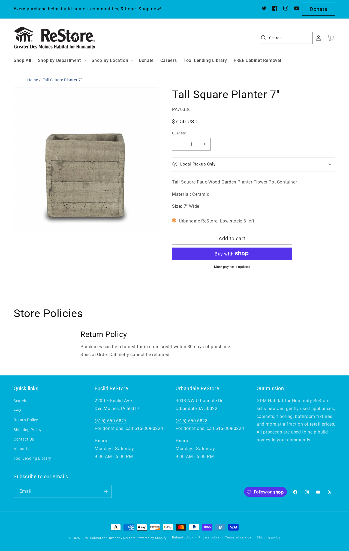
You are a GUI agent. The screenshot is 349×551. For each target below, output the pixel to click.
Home (32, 80)
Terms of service (238, 538)
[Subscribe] (106, 491)
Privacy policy (209, 538)
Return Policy (26, 420)
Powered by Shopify (152, 538)
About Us (22, 449)
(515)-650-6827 (111, 420)
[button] (61, 61)
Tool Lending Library (32, 458)
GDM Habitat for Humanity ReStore (109, 538)
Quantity (179, 133)
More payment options (232, 267)
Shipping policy (268, 538)
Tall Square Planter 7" (62, 80)
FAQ (17, 410)
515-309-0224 (148, 428)
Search (20, 401)
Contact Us (24, 439)
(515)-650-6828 (191, 420)
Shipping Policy (28, 429)
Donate (318, 9)
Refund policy (182, 538)
